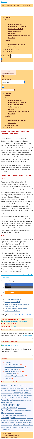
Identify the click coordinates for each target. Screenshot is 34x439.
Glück (2, 390)
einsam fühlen (16, 388)
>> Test (13, 326)
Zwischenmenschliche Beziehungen (9, 427)
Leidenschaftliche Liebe (16, 314)
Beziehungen (11, 385)
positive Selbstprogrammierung (19, 397)
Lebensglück (18, 393)
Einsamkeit (12, 33)
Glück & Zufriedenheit (15, 29)
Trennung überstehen (9, 422)
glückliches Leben (28, 390)
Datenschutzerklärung (12, 435)
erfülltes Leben (29, 388)
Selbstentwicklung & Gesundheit (19, 35)
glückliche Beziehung (17, 390)
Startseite (8, 17)
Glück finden (7, 390)
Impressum (8, 433)
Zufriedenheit (16, 425)
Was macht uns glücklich (6, 425)
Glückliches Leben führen (6, 393)
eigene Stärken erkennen (6, 388)
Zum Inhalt (4, 2)
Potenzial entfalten (8, 400)
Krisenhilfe (8, 51)
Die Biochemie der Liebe (12, 311)
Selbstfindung (7, 410)
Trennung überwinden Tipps (23, 422)
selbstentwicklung (9, 407)
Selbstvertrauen (18, 413)
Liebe (26, 393)
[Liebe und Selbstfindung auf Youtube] (14, 321)
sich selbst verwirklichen (20, 418)
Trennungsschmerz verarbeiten (16, 420)
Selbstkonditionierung (26, 410)
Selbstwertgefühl (8, 418)
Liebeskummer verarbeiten (12, 395)
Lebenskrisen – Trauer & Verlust (14, 367)
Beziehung (4, 385)
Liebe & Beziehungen (15, 24)
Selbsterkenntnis (22, 408)
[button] (8, 285)
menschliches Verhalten (26, 395)
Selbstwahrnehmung (21, 415)
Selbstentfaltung (10, 404)
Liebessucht (24, 314)
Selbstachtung (18, 400)
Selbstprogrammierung (7, 413)
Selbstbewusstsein (14, 31)
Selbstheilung (18, 410)
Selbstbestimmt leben (27, 400)
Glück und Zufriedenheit (12, 364)
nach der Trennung (5, 397)
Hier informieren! (27, 336)
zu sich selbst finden (27, 425)
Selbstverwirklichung (8, 415)
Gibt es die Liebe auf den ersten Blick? (16, 308)
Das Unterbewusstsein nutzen (24, 385)
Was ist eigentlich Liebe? (12, 302)
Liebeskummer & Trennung (17, 26)
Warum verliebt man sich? (13, 299)
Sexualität (11, 38)
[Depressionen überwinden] (9, 345)
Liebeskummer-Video (12, 49)
